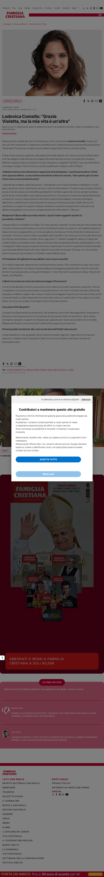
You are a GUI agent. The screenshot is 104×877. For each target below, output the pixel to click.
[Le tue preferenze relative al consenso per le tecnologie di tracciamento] (2, 657)
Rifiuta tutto (48, 474)
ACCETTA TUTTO (48, 459)
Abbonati (86, 399)
